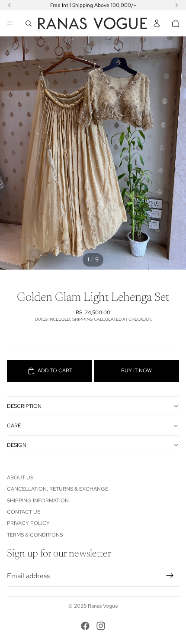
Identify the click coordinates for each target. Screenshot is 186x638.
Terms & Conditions (35, 534)
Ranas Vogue (103, 605)
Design (16, 445)
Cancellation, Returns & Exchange (57, 488)
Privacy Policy (28, 523)
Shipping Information (38, 500)
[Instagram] (101, 626)
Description (24, 406)
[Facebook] (85, 626)
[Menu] (10, 23)
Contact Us (23, 511)
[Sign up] (170, 575)
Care (14, 425)
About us (20, 477)
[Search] (28, 23)
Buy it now (136, 370)
